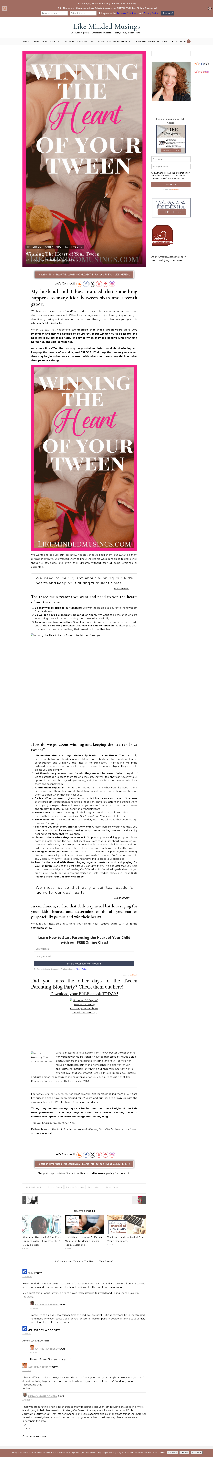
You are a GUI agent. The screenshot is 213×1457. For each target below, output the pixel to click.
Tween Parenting (113, 1187)
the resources (58, 1077)
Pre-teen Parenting (75, 1187)
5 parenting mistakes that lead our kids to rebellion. (81, 625)
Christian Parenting (34, 1187)
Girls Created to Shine (113, 41)
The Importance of (92, 1129)
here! (118, 987)
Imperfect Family (40, 247)
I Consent (172, 1452)
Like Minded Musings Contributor (59, 260)
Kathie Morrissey (47, 1304)
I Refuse (184, 1452)
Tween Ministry (94, 1187)
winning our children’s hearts (105, 1069)
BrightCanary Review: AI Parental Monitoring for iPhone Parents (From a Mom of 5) (84, 1240)
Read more (196, 1452)
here (73, 1123)
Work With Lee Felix (77, 41)
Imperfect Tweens (68, 247)
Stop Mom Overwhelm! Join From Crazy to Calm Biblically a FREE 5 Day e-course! (41, 1240)
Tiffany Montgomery (42, 1396)
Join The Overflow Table (152, 41)
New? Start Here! (45, 41)
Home (25, 41)
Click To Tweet (121, 589)
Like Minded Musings (106, 26)
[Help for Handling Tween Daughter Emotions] (29, 1200)
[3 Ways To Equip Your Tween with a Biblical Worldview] (139, 1200)
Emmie (32, 1273)
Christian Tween (55, 1187)
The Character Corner (113, 1052)
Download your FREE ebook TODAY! (84, 993)
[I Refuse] (209, 1452)
